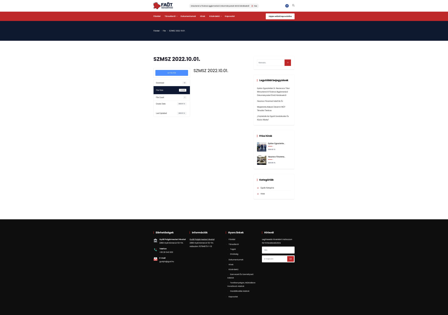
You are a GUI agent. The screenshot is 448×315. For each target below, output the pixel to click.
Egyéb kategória (267, 188)
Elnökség (234, 254)
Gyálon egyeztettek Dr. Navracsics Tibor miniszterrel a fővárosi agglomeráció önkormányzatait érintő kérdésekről (197, 6)
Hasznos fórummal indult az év (270, 101)
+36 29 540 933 (166, 252)
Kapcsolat (230, 16)
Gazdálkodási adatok (239, 291)
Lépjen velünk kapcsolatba (280, 16)
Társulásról (170, 16)
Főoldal (156, 16)
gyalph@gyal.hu (166, 261)
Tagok (233, 249)
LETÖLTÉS (172, 73)
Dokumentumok (188, 16)
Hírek (202, 16)
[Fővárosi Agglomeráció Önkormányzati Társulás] (163, 6)
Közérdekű (214, 16)
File (164, 31)
